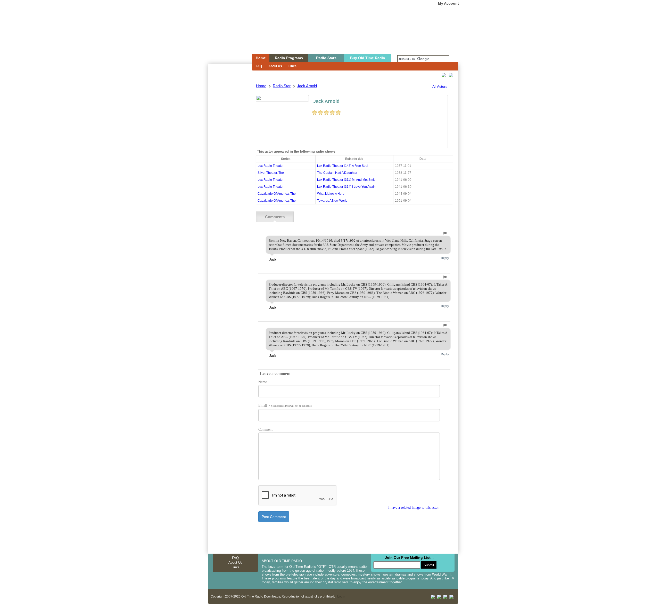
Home (226, 37)
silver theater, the (271, 173)
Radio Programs (289, 58)
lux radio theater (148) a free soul (342, 166)
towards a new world (332, 200)
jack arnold (307, 86)
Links (292, 66)
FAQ (259, 66)
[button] (445, 233)
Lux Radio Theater (271, 166)
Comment (265, 429)
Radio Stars (326, 58)
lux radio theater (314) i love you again (346, 186)
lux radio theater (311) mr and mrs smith (346, 180)
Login (341, 596)
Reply (445, 258)
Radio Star (282, 86)
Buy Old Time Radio (367, 58)
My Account (448, 3)
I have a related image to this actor (413, 507)
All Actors (439, 86)
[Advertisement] (229, 157)
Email (285, 405)
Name (262, 382)
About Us (275, 66)
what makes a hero (330, 193)
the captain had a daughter (337, 173)
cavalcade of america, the (277, 193)
